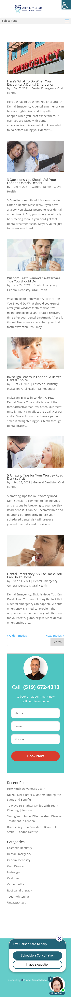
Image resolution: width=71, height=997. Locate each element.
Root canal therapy (19, 890)
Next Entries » (55, 635)
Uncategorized (16, 902)
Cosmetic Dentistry (45, 384)
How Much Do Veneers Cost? (26, 788)
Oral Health (39, 290)
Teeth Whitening (18, 896)
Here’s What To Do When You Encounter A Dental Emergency (30, 83)
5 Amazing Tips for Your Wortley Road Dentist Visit (35, 477)
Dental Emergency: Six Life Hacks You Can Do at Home (34, 575)
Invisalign (13, 389)
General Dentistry (43, 187)
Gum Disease (15, 866)
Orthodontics (46, 389)
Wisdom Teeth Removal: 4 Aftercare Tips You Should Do (33, 279)
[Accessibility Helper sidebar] (66, 4)
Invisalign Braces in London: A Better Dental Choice (34, 378)
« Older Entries (17, 635)
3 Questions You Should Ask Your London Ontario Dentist (31, 181)
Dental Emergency (44, 88)
